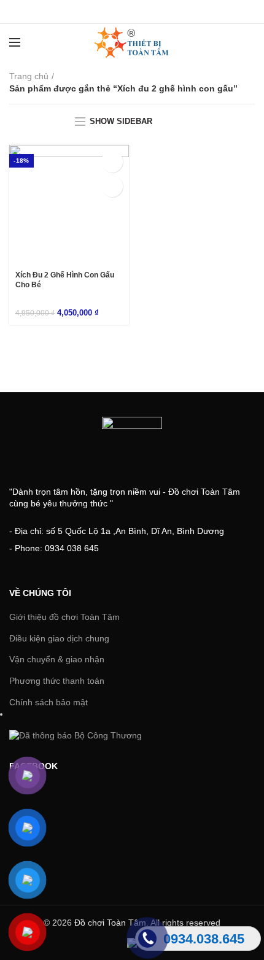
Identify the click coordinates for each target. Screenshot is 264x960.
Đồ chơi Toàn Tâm (110, 922)
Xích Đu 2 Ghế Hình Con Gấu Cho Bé (64, 280)
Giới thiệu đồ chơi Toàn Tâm (64, 617)
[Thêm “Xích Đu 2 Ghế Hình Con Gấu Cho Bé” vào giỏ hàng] (112, 161)
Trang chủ (29, 76)
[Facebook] (101, 12)
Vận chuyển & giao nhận (56, 659)
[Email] (147, 12)
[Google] (132, 12)
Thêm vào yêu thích (112, 186)
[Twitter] (117, 12)
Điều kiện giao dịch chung (59, 638)
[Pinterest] (163, 12)
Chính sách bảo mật (48, 702)
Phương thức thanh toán (56, 681)
